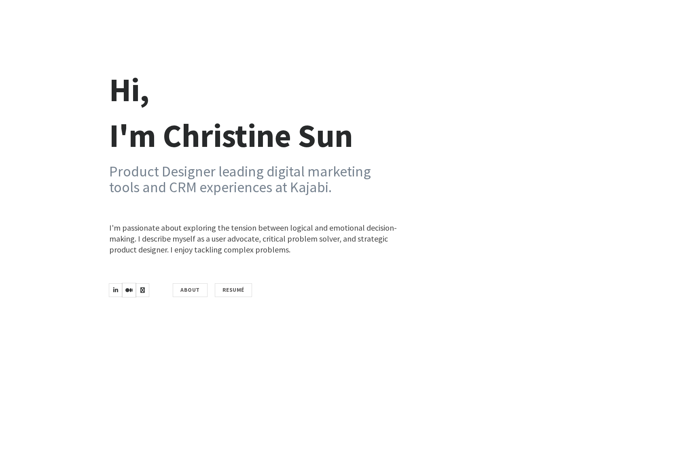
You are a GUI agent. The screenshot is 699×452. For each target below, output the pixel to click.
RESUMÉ (233, 289)
